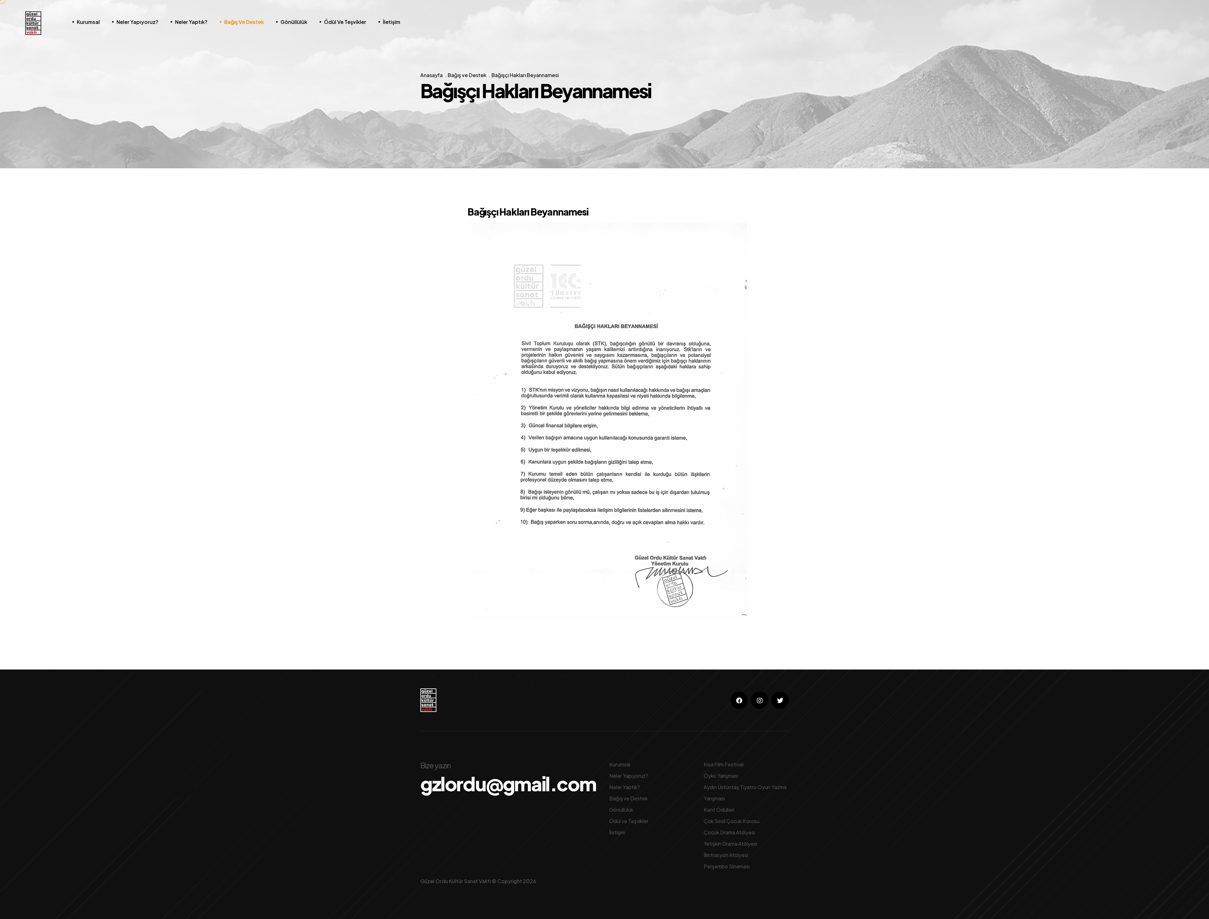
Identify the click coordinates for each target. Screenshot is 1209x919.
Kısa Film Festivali (724, 764)
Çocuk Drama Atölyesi (729, 832)
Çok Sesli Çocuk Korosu (731, 821)
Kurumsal (88, 22)
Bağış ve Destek (244, 22)
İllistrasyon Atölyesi (726, 855)
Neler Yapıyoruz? (137, 22)
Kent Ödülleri (719, 809)
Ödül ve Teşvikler (345, 22)
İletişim (391, 22)
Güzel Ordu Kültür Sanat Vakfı (455, 881)
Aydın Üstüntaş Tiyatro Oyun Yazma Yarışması (745, 793)
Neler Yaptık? (191, 22)
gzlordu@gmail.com (508, 783)
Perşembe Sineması (727, 866)
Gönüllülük (294, 22)
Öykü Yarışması (721, 775)
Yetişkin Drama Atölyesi (730, 843)
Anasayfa (431, 75)
